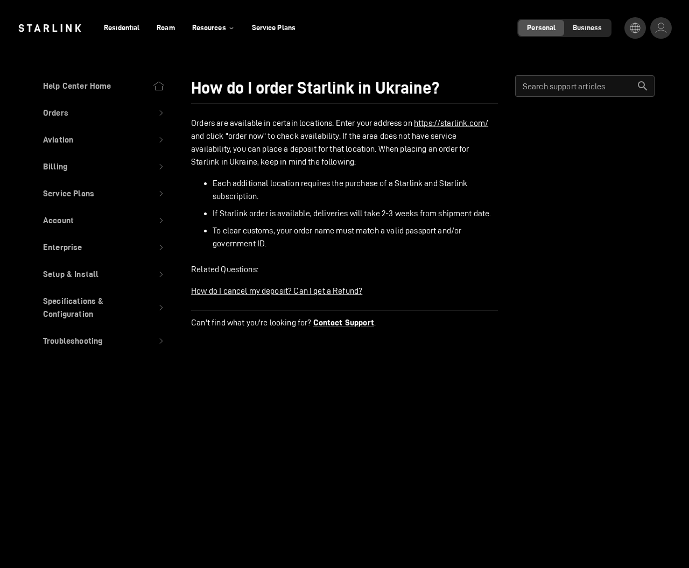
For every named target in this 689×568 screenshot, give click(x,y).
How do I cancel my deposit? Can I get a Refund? (276, 290)
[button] (104, 113)
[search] (642, 86)
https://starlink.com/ (451, 122)
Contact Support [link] (343, 322)
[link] (49, 28)
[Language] (635, 28)
